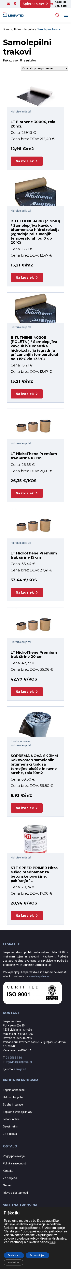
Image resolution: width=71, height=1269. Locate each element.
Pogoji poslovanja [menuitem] (14, 1156)
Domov (7, 29)
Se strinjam (14, 1255)
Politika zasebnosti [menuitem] (14, 1163)
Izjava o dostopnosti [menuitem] (15, 1192)
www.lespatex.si (39, 976)
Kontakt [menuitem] (8, 1170)
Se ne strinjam (37, 1255)
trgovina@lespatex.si (19, 1061)
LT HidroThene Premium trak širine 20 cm (34, 654)
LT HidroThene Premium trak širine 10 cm (34, 456)
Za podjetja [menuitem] (10, 1133)
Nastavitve (13, 1262)
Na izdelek (25, 161)
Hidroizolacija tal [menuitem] (13, 1097)
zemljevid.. (20, 1069)
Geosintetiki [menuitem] (10, 1126)
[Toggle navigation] (66, 15)
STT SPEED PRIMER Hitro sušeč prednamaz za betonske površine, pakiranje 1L (34, 874)
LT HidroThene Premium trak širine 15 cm (34, 555)
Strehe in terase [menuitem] (13, 1104)
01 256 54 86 (14, 1057)
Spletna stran (33, 4)
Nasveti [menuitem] (7, 1185)
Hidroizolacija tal (24, 29)
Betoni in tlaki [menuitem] (11, 1119)
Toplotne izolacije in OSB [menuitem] (18, 1111)
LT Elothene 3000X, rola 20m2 (33, 124)
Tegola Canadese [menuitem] (14, 1089)
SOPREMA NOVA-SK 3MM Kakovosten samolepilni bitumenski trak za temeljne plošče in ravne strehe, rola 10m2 (34, 764)
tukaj (53, 1242)
